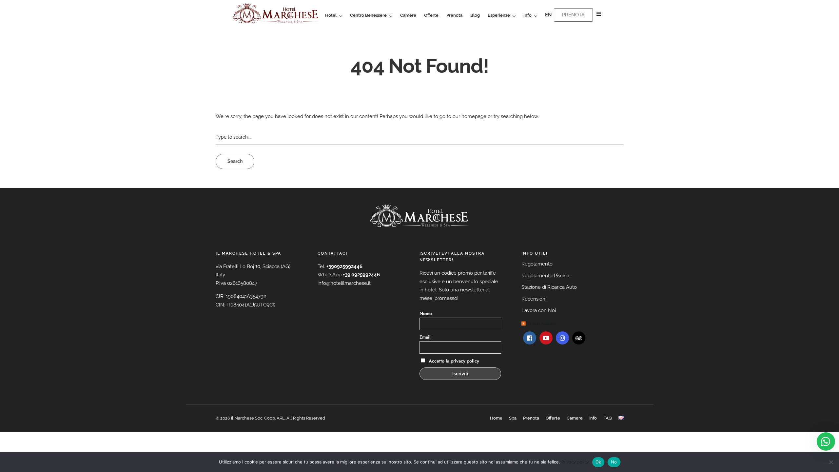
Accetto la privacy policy (453, 361)
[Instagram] (562, 337)
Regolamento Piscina (545, 276)
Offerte (431, 15)
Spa (513, 418)
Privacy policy (575, 461)
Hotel (331, 15)
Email (425, 337)
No (614, 461)
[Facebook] (529, 337)
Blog (475, 15)
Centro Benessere (368, 15)
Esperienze (499, 15)
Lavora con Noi (538, 310)
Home (496, 418)
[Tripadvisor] (578, 337)
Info (527, 15)
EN (548, 15)
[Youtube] (546, 337)
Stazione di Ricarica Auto (549, 287)
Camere (408, 15)
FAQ (607, 418)
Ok (598, 461)
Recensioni (533, 299)
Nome (426, 313)
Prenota (454, 15)
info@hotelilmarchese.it (344, 283)
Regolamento (537, 264)
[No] (831, 462)
